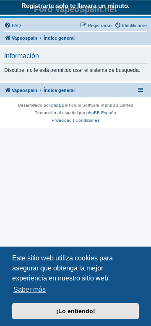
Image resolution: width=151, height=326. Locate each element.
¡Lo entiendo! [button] (75, 311)
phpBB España (101, 112)
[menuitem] (12, 25)
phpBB (58, 105)
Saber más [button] (29, 289)
